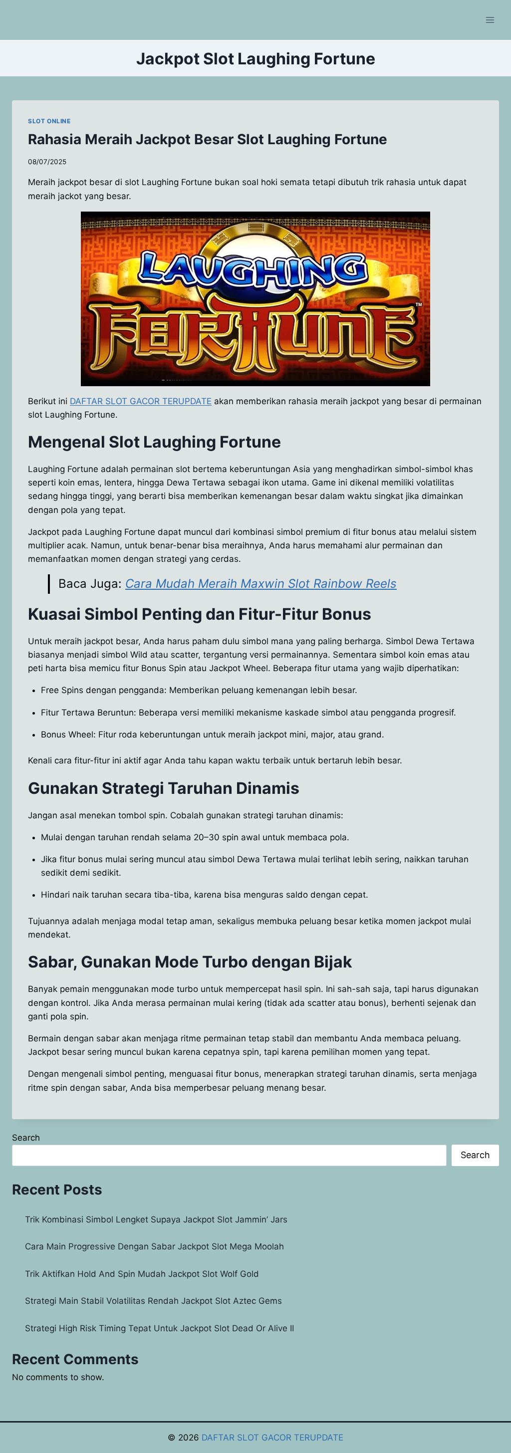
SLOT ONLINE (49, 121)
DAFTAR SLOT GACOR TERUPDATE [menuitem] (141, 401)
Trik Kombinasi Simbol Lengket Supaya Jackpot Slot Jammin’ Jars (156, 1219)
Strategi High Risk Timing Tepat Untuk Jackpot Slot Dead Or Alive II (159, 1328)
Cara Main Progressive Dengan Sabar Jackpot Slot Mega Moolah (154, 1246)
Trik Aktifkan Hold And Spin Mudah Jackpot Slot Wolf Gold (142, 1274)
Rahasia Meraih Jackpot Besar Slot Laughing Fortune (207, 139)
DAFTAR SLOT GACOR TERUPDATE (272, 1438)
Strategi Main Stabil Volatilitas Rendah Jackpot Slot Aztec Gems (153, 1301)
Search (26, 1138)
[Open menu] (490, 19)
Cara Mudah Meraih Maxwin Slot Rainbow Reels (261, 583)
